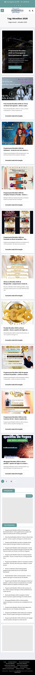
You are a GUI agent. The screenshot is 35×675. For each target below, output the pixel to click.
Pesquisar (8, 491)
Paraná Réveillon (24, 667)
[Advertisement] (17, 510)
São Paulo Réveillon (10, 663)
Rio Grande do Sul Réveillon (12, 667)
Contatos (28, 668)
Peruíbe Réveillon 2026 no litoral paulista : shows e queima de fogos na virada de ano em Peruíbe (15, 329)
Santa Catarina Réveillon (22, 665)
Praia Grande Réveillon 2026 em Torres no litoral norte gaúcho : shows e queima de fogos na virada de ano (16, 105)
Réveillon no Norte (20, 668)
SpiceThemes (17, 672)
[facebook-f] (14, 5)
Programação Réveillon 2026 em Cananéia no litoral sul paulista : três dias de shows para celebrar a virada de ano (16, 238)
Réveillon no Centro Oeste (8, 668)
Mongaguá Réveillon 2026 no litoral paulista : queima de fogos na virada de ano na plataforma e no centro (16, 463)
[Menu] (2, 10)
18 (11, 481)
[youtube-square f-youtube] (20, 5)
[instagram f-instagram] (18, 5)
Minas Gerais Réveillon (22, 663)
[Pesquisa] (30, 11)
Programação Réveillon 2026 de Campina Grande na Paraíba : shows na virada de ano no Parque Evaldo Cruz (16, 194)
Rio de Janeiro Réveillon (24, 662)
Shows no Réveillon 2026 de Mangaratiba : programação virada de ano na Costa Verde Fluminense (15, 283)
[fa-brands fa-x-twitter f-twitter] (16, 5)
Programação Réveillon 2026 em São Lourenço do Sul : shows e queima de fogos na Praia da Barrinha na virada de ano (16, 418)
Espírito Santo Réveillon (10, 665)
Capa (5, 662)
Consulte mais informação (15, 67)
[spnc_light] (32, 10)
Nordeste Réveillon (12, 662)
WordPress (19, 671)
